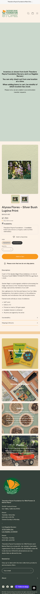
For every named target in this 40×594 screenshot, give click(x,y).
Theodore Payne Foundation (14, 592)
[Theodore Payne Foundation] (10, 13)
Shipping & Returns (8, 323)
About (4, 578)
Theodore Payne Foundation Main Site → (20, 1)
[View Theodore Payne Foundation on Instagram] (3, 586)
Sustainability (6, 317)
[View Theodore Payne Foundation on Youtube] (11, 586)
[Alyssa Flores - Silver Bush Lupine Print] (15, 199)
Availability (8, 224)
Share (6, 218)
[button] (28, 13)
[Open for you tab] (34, 588)
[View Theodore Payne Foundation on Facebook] (7, 586)
